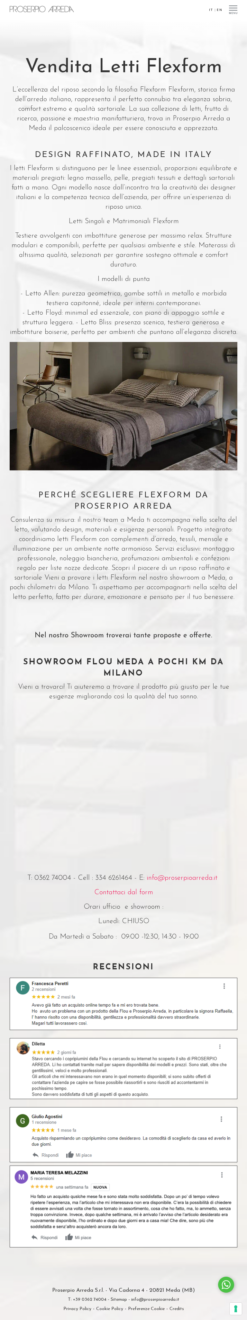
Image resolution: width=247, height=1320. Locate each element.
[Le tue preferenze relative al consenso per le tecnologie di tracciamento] (236, 1309)
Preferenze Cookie (146, 1309)
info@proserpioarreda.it (182, 878)
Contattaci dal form (123, 892)
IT (211, 9)
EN (220, 9)
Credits (176, 1309)
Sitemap (119, 1299)
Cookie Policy (109, 1309)
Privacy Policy (77, 1309)
